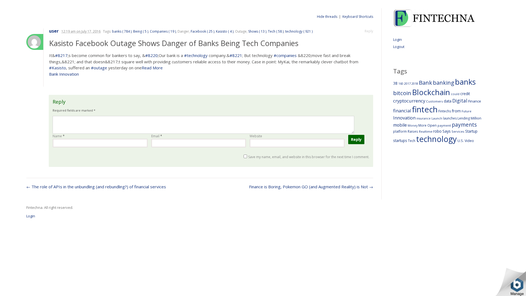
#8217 (61, 55)
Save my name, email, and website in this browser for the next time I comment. (308, 157)
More (422, 125)
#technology (196, 55)
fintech (425, 109)
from (456, 110)
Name (59, 136)
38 (395, 83)
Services (457, 131)
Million (476, 118)
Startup (471, 131)
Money (413, 125)
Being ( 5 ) (140, 31)
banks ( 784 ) (122, 31)
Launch (436, 118)
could (455, 94)
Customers (434, 101)
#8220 (151, 55)
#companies (285, 55)
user (54, 31)
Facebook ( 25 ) (202, 31)
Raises (413, 131)
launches (450, 118)
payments (464, 124)
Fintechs (444, 111)
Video (469, 140)
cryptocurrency (409, 101)
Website (256, 136)
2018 (414, 83)
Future (466, 111)
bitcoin (402, 93)
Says (446, 131)
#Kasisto (57, 67)
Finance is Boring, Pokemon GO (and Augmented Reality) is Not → (311, 186)
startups (400, 140)
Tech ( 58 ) (276, 31)
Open (432, 125)
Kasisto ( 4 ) (224, 31)
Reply (369, 31)
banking (443, 82)
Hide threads (327, 16)
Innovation (404, 118)
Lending (464, 118)
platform (400, 131)
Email (156, 136)
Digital (459, 100)
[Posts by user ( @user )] (34, 42)
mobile (400, 125)
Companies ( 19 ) (163, 31)
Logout (398, 46)
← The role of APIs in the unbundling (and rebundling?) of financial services (96, 186)
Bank (425, 82)
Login (397, 39)
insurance (423, 118)
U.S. (461, 140)
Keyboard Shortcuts (357, 16)
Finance (474, 101)
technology (436, 139)
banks (465, 82)
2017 (407, 83)
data (447, 101)
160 (400, 84)
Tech (411, 140)
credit (465, 93)
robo (437, 131)
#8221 (236, 55)
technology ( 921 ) (299, 31)
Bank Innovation (64, 74)
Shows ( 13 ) (257, 31)
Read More (152, 67)
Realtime (425, 131)
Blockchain (431, 92)
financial (402, 110)
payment (444, 125)
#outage (99, 67)
